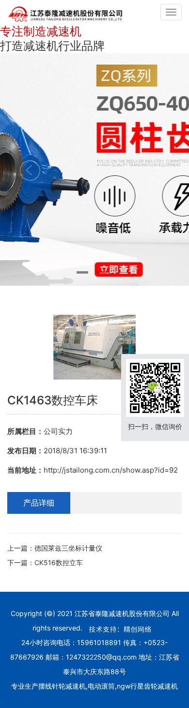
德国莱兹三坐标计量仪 (68, 548)
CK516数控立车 (58, 562)
